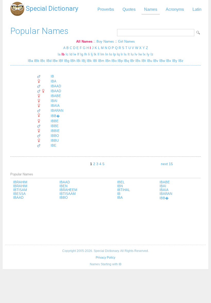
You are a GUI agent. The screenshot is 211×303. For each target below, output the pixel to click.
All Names (84, 41)
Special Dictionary (52, 8)
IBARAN (57, 110)
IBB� (55, 116)
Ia (59, 54)
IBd (48, 61)
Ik (95, 54)
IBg (66, 61)
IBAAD (56, 86)
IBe (54, 61)
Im (102, 54)
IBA (53, 81)
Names (150, 9)
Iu (132, 54)
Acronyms (175, 9)
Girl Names (126, 41)
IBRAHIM (20, 182)
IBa (30, 61)
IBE (53, 145)
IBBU (55, 141)
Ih (85, 54)
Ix (144, 54)
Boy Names (105, 41)
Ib (63, 54)
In (106, 54)
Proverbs (106, 9)
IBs (137, 61)
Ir (122, 54)
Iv (136, 54)
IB (52, 76)
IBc (42, 61)
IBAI (54, 101)
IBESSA (19, 194)
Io (110, 54)
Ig (81, 54)
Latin (196, 9)
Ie (74, 54)
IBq (126, 61)
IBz (180, 61)
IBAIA (55, 106)
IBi (78, 61)
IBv (155, 61)
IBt (143, 61)
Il (98, 54)
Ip (114, 54)
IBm (100, 61)
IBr (131, 61)
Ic (67, 54)
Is (125, 54)
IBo (113, 61)
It (129, 54)
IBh (72, 61)
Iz (152, 54)
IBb (36, 61)
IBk (89, 61)
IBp (120, 61)
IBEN (63, 186)
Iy (148, 54)
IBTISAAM (67, 194)
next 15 (167, 164)
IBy (174, 61)
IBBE (55, 121)
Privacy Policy (105, 257)
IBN (120, 186)
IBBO (55, 136)
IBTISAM (20, 190)
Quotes (129, 9)
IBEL (121, 182)
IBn (107, 61)
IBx (168, 61)
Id (70, 54)
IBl (94, 61)
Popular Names (39, 31)
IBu (149, 61)
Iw (140, 54)
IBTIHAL (123, 190)
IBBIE (55, 131)
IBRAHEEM (68, 190)
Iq (118, 54)
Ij (92, 54)
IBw (161, 61)
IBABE (56, 96)
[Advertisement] (105, 222)
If (78, 54)
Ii (89, 54)
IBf (60, 61)
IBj (83, 61)
